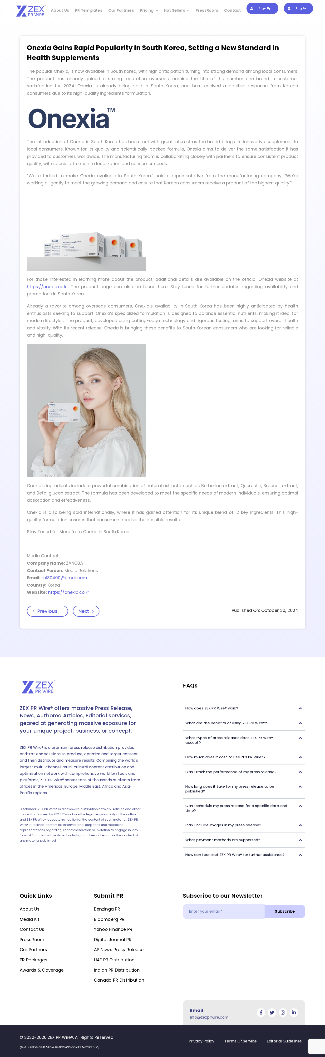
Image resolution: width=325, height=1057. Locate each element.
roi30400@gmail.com (64, 578)
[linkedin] (294, 1012)
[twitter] (272, 1012)
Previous (47, 611)
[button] (244, 708)
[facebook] (261, 1012)
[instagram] (283, 1012)
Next (84, 611)
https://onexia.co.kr (47, 287)
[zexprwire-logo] (31, 5)
